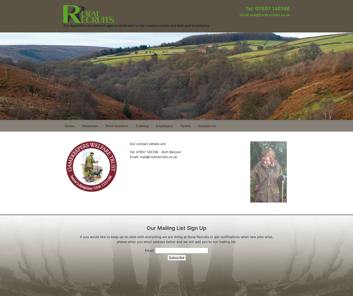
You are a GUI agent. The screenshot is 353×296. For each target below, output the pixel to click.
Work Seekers (116, 126)
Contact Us (207, 126)
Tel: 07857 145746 (267, 9)
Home (69, 126)
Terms (185, 126)
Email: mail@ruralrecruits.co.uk (265, 15)
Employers (164, 126)
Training (142, 126)
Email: (149, 250)
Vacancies (90, 126)
